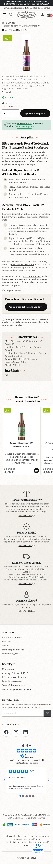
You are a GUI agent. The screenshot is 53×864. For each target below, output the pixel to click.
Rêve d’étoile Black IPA (22, 264)
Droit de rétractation (12, 681)
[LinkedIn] (25, 732)
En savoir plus (25, 515)
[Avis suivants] (49, 780)
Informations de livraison (14, 677)
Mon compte (8, 669)
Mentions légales (10, 653)
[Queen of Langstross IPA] (22, 424)
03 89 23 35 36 (33, 8)
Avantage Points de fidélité (15, 673)
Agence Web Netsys (26, 857)
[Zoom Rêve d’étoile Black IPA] (26, 52)
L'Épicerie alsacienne (14, 8)
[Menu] (4, 14)
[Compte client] (42, 15)
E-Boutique (11, 23)
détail (8, 92)
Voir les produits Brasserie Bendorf (24, 306)
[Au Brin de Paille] (3, 23)
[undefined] (43, 760)
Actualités (6, 641)
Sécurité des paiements (13, 685)
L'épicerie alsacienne (12, 637)
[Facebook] (6, 732)
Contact (47, 8)
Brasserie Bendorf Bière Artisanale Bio (22, 26)
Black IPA (6, 216)
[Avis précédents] (4, 780)
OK (47, 713)
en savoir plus (25, 126)
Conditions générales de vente (16, 689)
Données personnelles (13, 649)
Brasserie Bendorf (32, 276)
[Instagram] (16, 732)
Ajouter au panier (36, 113)
